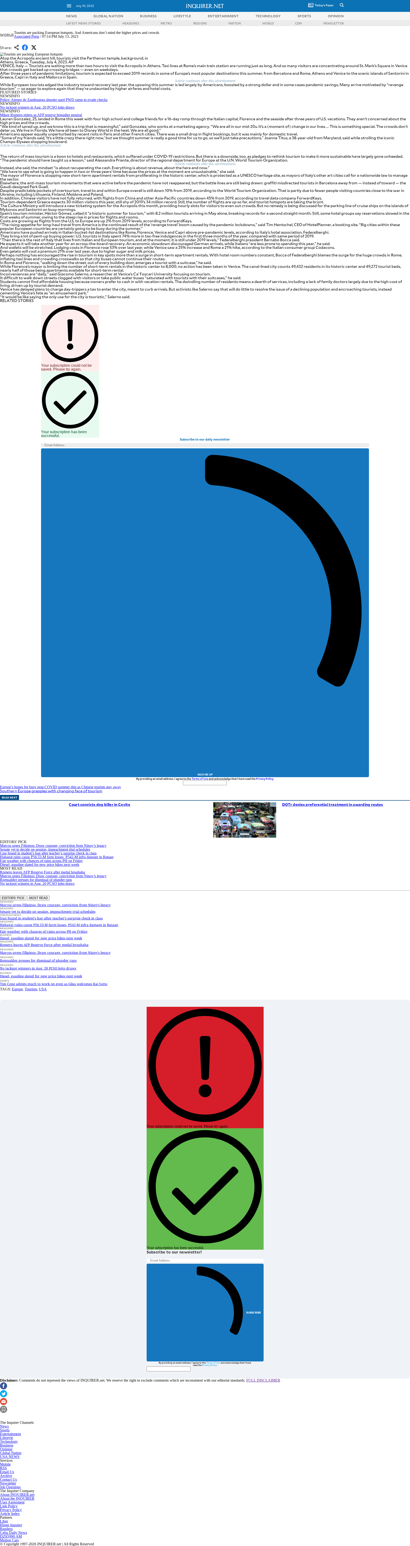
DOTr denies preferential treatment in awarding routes (332, 804)
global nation (108, 16)
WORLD (268, 23)
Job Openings (10, 1487)
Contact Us (8, 1479)
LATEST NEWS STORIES (83, 23)
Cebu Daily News (13, 1533)
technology (268, 16)
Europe (17, 989)
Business (6, 1445)
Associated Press (26, 36)
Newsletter (8, 1483)
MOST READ (38, 898)
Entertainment (10, 1434)
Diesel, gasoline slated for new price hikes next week (39, 865)
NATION (234, 23)
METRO (166, 23)
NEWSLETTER (333, 23)
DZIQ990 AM (11, 1536)
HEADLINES (130, 23)
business (148, 16)
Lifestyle (6, 1438)
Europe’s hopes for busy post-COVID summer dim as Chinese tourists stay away (60, 787)
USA (43, 989)
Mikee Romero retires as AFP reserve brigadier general (41, 115)
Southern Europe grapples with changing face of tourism (51, 790)
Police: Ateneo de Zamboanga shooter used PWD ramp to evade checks (53, 100)
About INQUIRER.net (17, 1495)
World (7, 34)
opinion (336, 16)
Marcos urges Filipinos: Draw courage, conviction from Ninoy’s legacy (53, 846)
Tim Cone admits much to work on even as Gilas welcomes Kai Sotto (53, 984)
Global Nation (10, 1453)
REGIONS (200, 23)
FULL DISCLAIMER (263, 1380)
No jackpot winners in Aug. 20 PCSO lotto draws (37, 107)
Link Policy (9, 1506)
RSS (3, 1468)
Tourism (31, 989)
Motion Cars (9, 1540)
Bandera (6, 1529)
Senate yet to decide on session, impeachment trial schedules (45, 849)
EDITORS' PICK (13, 898)
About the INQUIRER (17, 1498)
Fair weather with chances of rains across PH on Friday (41, 861)
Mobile (5, 1464)
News (71, 16)
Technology (9, 1441)
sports (304, 16)
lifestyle (182, 16)
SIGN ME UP (205, 774)
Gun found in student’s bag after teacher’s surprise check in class (48, 853)
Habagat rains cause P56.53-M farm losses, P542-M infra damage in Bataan (56, 857)
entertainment (223, 16)
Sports (4, 1430)
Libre (4, 1521)
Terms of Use (199, 778)
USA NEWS (9, 1457)
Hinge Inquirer (11, 1525)
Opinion (6, 1449)
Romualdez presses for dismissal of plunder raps (36, 880)
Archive (6, 1476)
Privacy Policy (264, 778)
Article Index (10, 1514)
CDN (298, 23)
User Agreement (12, 1502)
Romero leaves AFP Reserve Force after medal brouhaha (42, 872)
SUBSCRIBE (253, 1312)
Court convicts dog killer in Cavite (99, 804)
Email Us (7, 1472)
